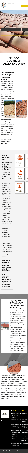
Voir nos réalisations (11, 29)
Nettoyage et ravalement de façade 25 (16, 432)
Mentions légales (23, 451)
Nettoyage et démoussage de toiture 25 (15, 426)
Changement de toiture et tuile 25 (15, 415)
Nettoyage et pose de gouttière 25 (24, 426)
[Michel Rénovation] (5, 414)
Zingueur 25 (24, 443)
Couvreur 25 (15, 419)
